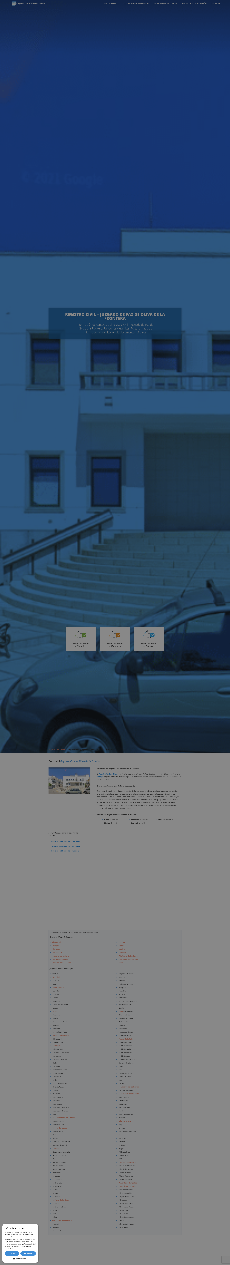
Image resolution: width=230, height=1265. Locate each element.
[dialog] (20, 1243)
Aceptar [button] (12, 1253)
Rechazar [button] (28, 1253)
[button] (20, 1258)
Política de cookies (19, 1249)
